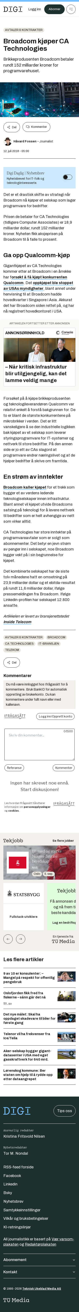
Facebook (12, 1176)
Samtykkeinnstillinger (21, 1210)
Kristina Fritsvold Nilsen (24, 1136)
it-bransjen (49, 643)
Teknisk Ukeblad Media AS (41, 1288)
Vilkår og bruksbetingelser (25, 1218)
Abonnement (15, 1260)
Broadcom (56, 637)
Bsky (7, 1193)
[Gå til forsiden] (12, 9)
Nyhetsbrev (13, 1201)
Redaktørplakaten (40, 1244)
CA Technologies (19, 643)
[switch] (67, 177)
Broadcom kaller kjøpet (24, 487)
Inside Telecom (17, 622)
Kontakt (10, 1272)
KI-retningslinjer (17, 1227)
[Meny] (71, 9)
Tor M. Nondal (15, 1153)
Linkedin (10, 1184)
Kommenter (39, 126)
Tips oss (64, 1111)
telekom (12, 650)
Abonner (54, 9)
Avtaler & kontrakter (24, 30)
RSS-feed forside (18, 1167)
